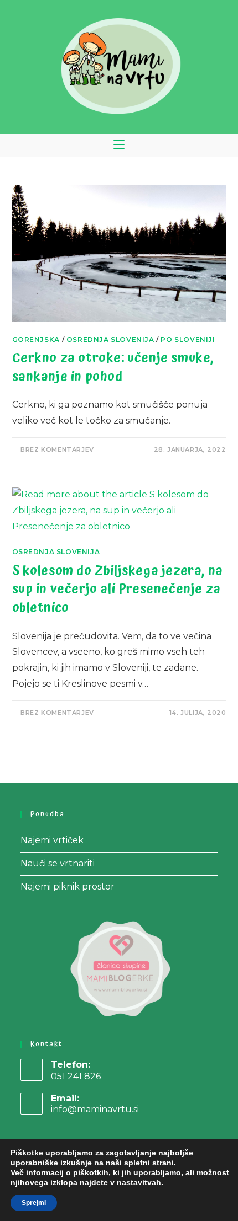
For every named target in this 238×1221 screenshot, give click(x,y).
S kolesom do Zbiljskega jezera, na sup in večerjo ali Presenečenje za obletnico (117, 589)
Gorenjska (36, 339)
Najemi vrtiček (52, 840)
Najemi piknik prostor (67, 886)
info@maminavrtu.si (95, 1109)
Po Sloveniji (188, 339)
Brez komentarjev (57, 449)
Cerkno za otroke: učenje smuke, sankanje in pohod (113, 367)
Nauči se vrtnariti (57, 863)
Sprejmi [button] (34, 1203)
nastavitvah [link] (139, 1182)
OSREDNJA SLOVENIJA (110, 339)
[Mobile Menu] (119, 145)
